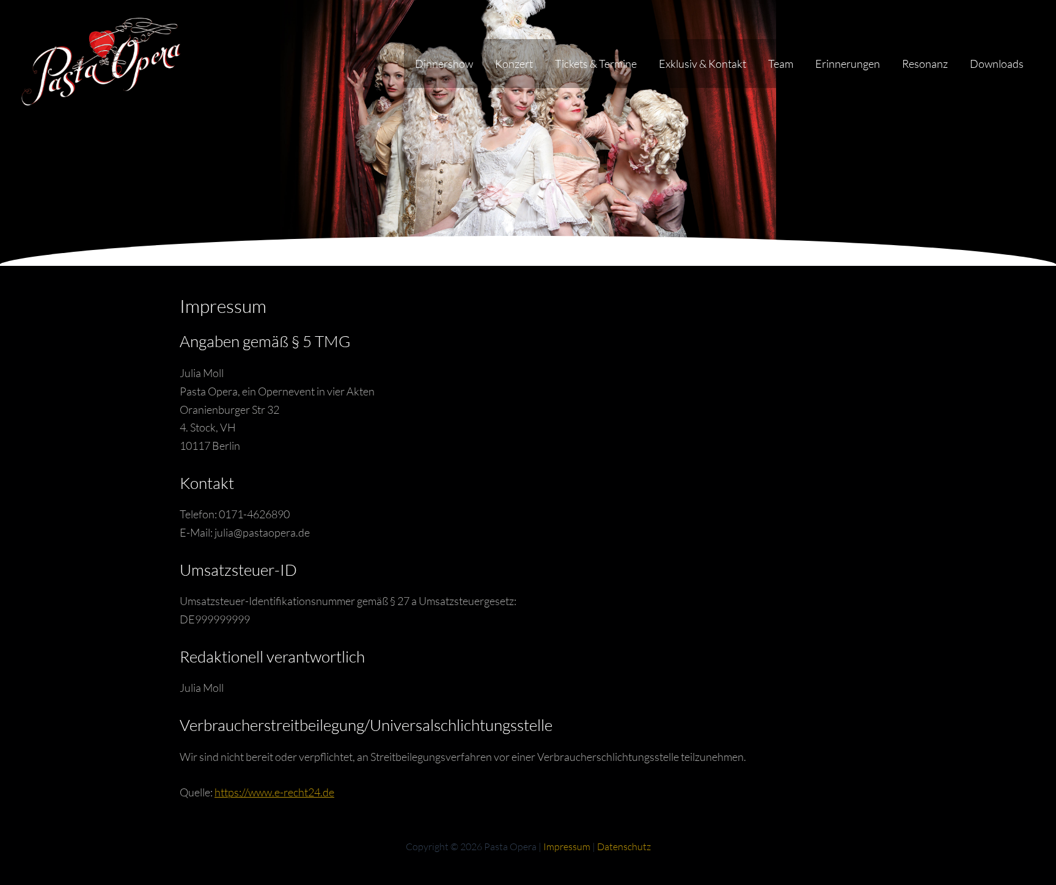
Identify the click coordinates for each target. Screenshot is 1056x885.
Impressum (566, 846)
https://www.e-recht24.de (274, 792)
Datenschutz (624, 846)
